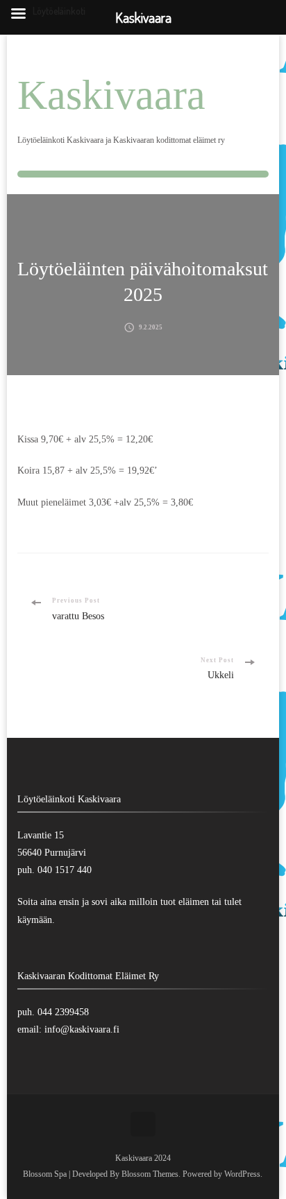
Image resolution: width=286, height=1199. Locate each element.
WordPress (242, 1174)
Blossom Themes (149, 1174)
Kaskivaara (111, 95)
